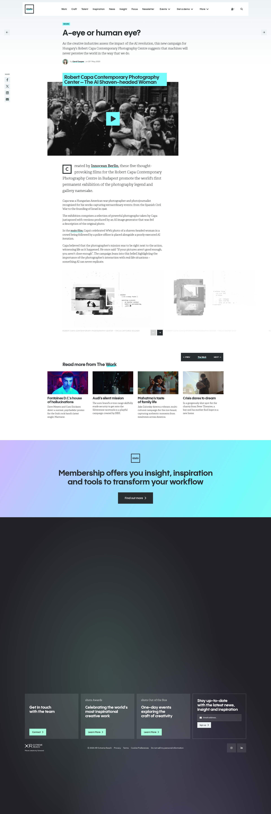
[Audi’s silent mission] (113, 382)
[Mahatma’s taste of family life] (158, 382)
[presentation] (160, 332)
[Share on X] (7, 86)
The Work (202, 357)
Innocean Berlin (104, 166)
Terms (126, 748)
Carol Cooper (78, 61)
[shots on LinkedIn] (241, 747)
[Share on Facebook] (7, 80)
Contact (36, 732)
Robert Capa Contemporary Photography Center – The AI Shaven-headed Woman (111, 79)
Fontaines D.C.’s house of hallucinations (64, 400)
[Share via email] (7, 99)
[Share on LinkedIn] (7, 93)
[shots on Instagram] (231, 747)
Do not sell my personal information (167, 748)
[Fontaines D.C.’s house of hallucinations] (67, 382)
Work (66, 24)
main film (77, 230)
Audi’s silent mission (108, 398)
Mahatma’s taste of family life (151, 400)
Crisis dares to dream (199, 398)
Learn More (94, 732)
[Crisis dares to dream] (203, 382)
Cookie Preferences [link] (140, 748)
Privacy (117, 748)
